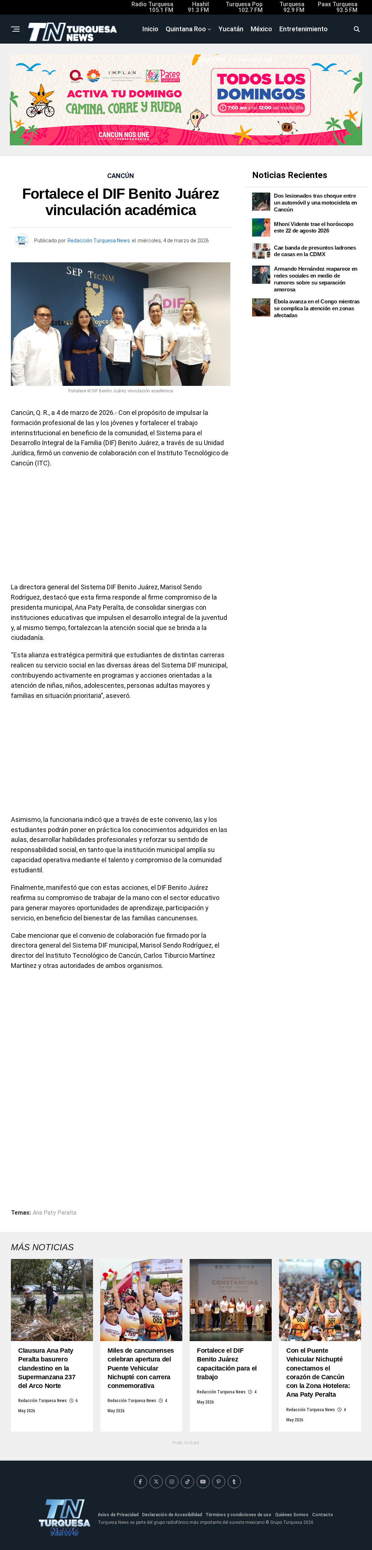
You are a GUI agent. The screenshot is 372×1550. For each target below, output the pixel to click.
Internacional (252, 59)
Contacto (322, 1514)
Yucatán (231, 29)
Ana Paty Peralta (54, 1213)
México (261, 29)
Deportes (212, 59)
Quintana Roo (186, 29)
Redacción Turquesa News (99, 240)
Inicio (150, 29)
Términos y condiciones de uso (238, 1514)
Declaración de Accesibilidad (172, 1514)
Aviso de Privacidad (118, 1514)
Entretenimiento (303, 29)
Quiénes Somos (291, 1514)
